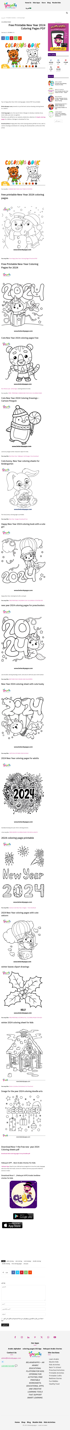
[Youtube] (55, 1338)
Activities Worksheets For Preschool (21, 1086)
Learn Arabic (58, 112)
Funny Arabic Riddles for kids (61, 108)
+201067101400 (7, 1366)
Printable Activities (11, 18)
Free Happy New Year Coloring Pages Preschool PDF (23, 258)
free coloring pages (17, 1263)
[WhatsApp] (16, 38)
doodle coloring (37, 1261)
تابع (58, 60)
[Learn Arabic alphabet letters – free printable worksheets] (51, 114)
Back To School (59, 89)
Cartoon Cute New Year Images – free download (22, 908)
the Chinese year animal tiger (9, 389)
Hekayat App (5, 1166)
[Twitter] (7, 38)
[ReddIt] (20, 38)
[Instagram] (22, 1338)
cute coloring (18, 1261)
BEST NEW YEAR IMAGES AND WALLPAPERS (20, 679)
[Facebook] (3, 38)
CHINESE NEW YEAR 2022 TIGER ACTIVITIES (20, 189)
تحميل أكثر (57, 121)
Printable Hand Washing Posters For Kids (60, 84)
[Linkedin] (28, 1338)
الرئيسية (3, 18)
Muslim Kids (58, 96)
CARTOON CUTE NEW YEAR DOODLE (18, 753)
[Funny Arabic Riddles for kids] (51, 106)
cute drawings (27, 1261)
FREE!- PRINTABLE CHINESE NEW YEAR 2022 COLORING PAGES (25, 393)
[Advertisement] (23, 86)
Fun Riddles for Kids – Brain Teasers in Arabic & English (61, 104)
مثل (51, 60)
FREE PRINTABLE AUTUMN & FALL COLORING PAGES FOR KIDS (25, 1017)
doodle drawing (6, 1263)
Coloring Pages (21, 18)
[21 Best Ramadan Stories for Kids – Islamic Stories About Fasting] (51, 99)
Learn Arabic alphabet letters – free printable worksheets (60, 115)
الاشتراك (58, 66)
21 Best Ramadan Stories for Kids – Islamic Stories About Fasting (61, 99)
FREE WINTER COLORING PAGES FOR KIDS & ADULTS (23, 832)
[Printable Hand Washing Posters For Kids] (51, 83)
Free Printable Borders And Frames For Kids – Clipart (61, 91)
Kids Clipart (58, 82)
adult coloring (10, 1261)
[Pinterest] (11, 38)
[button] (67, 13)
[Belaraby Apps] (10, 5)
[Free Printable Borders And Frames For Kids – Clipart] (51, 91)
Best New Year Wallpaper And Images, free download (24, 456)
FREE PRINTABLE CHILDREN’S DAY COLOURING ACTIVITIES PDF (26, 600)
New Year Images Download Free (18, 519)
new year (26, 1263)
